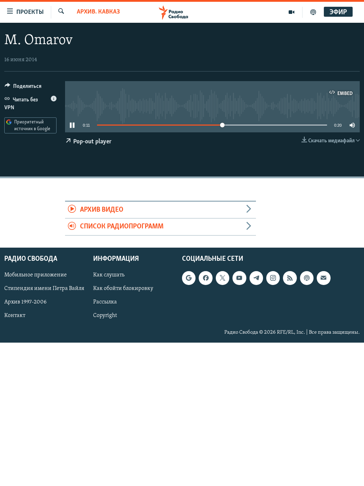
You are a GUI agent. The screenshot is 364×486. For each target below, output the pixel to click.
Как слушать (108, 275)
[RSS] (289, 278)
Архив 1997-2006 (25, 302)
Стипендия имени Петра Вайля (44, 288)
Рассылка (105, 302)
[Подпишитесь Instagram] (273, 278)
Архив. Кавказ (98, 12)
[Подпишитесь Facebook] (205, 278)
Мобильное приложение (35, 275)
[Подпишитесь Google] (189, 278)
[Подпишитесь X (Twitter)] (222, 278)
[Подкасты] (307, 278)
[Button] (23, 88)
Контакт (14, 315)
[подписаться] (323, 278)
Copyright (105, 315)
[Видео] (292, 12)
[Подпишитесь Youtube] (239, 278)
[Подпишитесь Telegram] (256, 278)
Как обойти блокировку (123, 288)
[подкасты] (313, 12)
